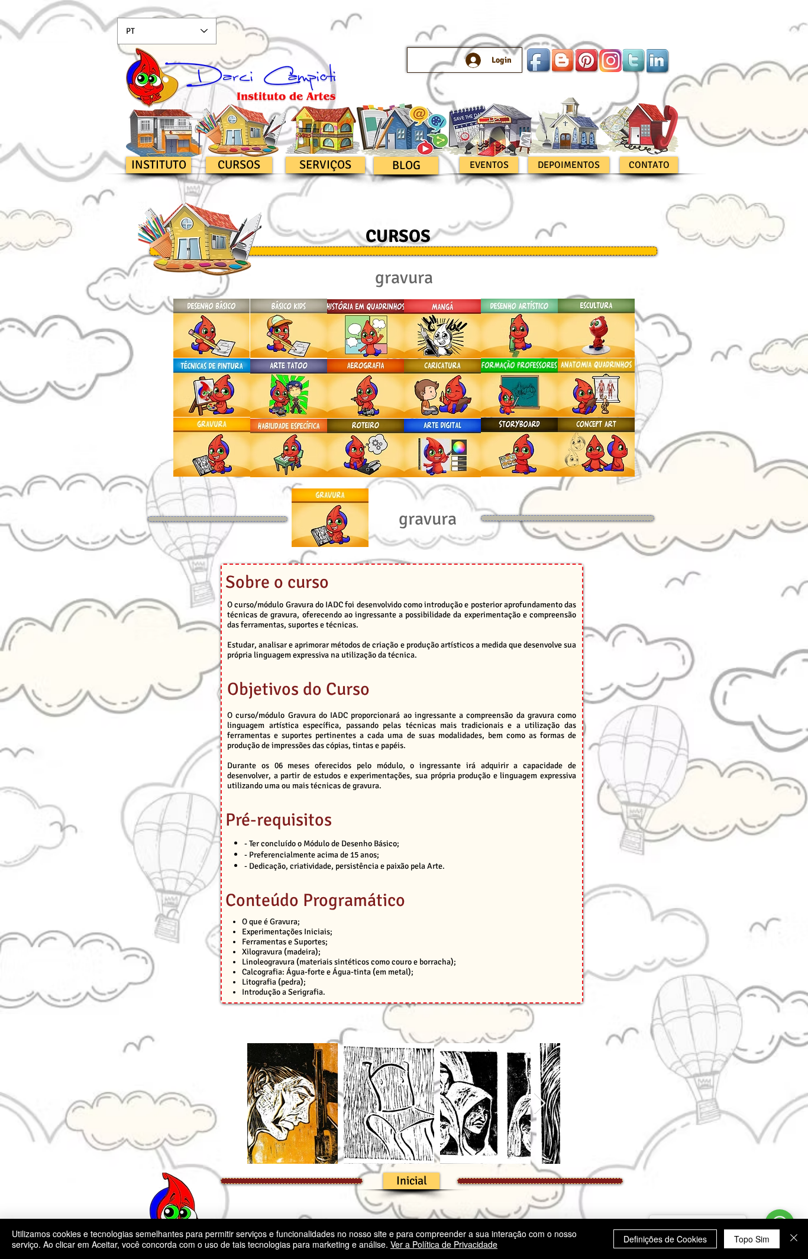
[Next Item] (540, 1103)
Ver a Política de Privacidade (443, 1244)
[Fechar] (794, 1239)
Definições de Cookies (665, 1239)
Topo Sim (752, 1239)
